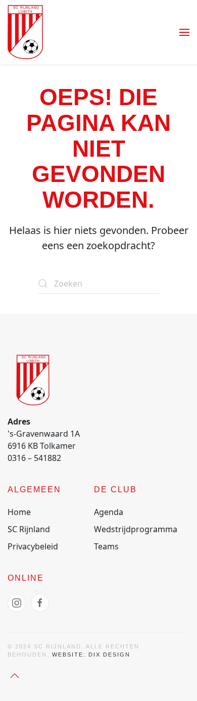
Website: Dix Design (91, 654)
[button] (184, 32)
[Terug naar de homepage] (25, 32)
